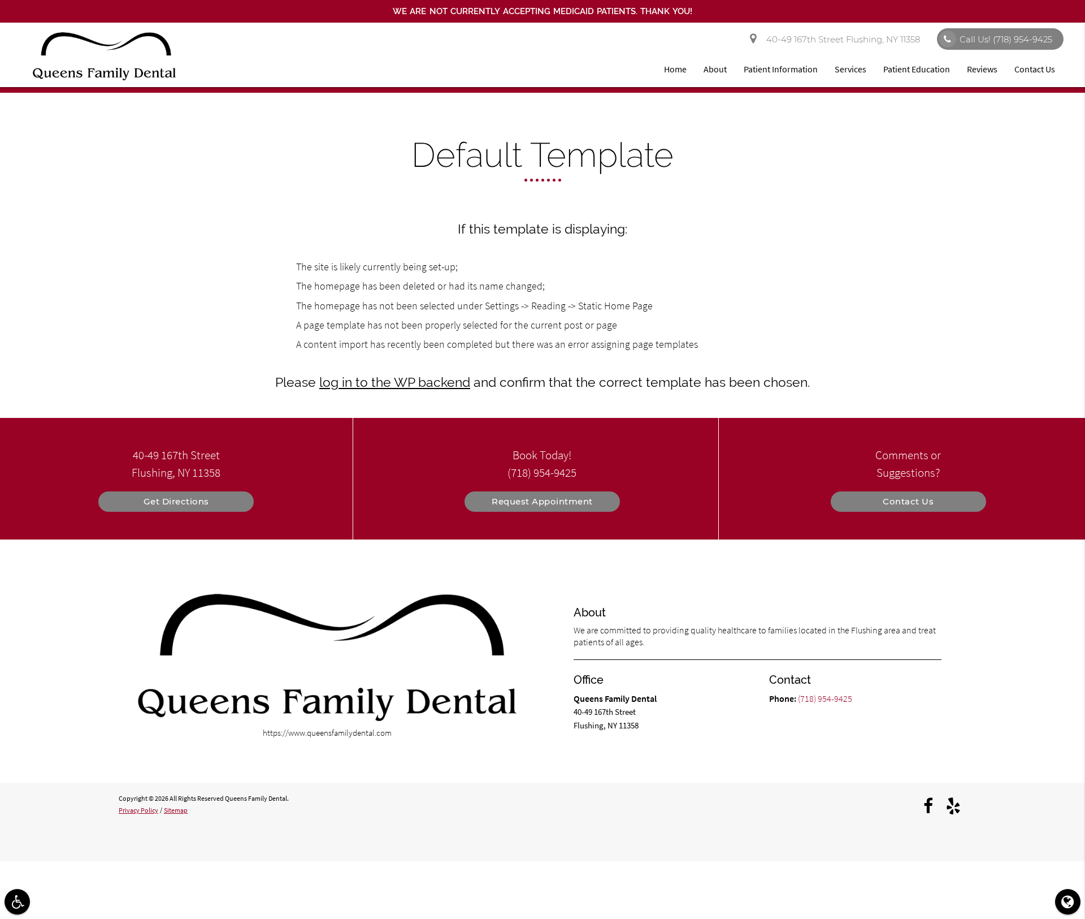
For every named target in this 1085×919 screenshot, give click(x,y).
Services (850, 69)
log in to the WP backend (394, 382)
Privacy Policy (138, 810)
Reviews (982, 69)
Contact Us (1034, 69)
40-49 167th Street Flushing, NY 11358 (841, 39)
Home (675, 69)
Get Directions (176, 501)
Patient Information (781, 69)
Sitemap (176, 810)
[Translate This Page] (1067, 901)
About (715, 69)
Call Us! (1006, 39)
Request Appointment (542, 501)
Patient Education (916, 69)
